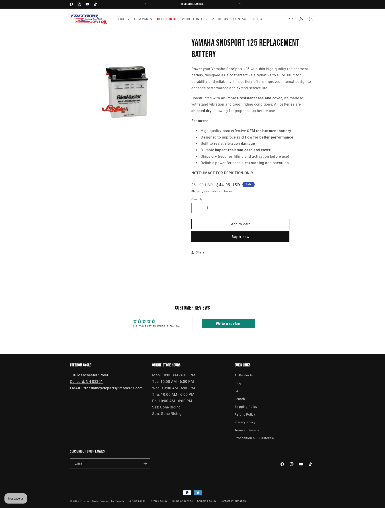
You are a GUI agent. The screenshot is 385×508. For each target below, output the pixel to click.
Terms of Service (247, 430)
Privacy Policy (245, 422)
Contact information (233, 501)
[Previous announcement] (145, 4)
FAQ (238, 391)
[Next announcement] (240, 4)
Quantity (197, 199)
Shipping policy (206, 501)
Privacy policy (158, 501)
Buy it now (240, 237)
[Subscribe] (145, 463)
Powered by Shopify (112, 501)
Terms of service (182, 501)
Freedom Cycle (89, 501)
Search (240, 399)
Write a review (228, 324)
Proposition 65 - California (254, 438)
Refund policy (137, 501)
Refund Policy (245, 414)
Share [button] (200, 252)
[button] (122, 19)
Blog (238, 383)
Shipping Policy (246, 406)
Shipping (197, 191)
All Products (244, 375)
